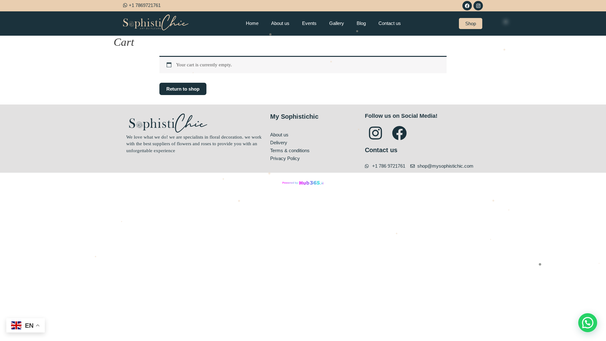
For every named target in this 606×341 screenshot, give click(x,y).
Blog (361, 23)
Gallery (336, 23)
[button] (587, 322)
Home (252, 23)
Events (309, 23)
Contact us (389, 23)
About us (280, 23)
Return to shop (182, 89)
